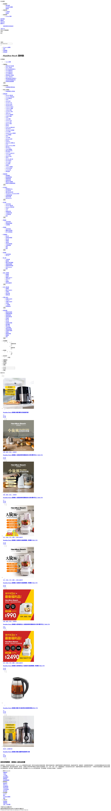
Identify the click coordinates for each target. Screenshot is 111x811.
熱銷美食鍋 (8, 178)
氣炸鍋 (4, 202)
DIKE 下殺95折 (9, 76)
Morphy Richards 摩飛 (10, 145)
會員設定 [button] (11, 26)
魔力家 (7, 236)
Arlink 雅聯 (8, 118)
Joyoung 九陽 (8, 122)
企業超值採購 (9, 195)
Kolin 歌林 (8, 163)
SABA (7, 117)
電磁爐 (4, 220)
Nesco (7, 279)
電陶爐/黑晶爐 (9, 223)
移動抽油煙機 (9, 329)
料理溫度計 (8, 306)
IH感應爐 (8, 224)
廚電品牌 (5, 93)
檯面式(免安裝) (9, 230)
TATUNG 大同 (9, 104)
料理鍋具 (5, 234)
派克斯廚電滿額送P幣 (10, 79)
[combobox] (55, 43)
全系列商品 (8, 204)
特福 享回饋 (8, 196)
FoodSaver (8, 141)
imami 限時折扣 (9, 70)
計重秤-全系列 (9, 301)
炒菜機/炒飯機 (9, 330)
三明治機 (8, 259)
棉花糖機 (8, 324)
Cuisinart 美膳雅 (9, 166)
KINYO (7, 125)
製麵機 (7, 335)
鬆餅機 (7, 261)
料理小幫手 (5, 297)
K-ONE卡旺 (8, 169)
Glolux (7, 99)
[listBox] (55, 373)
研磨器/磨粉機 (9, 313)
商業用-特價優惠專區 (10, 183)
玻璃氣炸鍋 (8, 211)
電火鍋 (7, 239)
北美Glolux (8, 113)
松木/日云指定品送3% (10, 69)
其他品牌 (8, 171)
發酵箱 (7, 288)
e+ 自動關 (8, 304)
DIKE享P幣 (8, 190)
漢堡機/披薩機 (9, 264)
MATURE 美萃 (9, 139)
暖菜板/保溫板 (9, 312)
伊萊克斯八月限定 (10, 75)
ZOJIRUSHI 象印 (9, 107)
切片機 (7, 321)
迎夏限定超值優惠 (10, 81)
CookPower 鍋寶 (9, 108)
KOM (7, 144)
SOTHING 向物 (9, 111)
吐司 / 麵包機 (6, 287)
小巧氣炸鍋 (8, 214)
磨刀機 (7, 319)
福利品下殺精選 (9, 181)
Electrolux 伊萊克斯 (10, 96)
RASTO (7, 140)
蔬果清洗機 (8, 333)
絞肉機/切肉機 (9, 322)
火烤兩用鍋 (8, 245)
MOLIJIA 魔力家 (9, 159)
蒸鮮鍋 (7, 240)
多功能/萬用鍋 (9, 243)
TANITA (7, 300)
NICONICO (8, 128)
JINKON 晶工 (9, 156)
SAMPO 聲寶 (9, 116)
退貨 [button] (8, 26)
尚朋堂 (7, 165)
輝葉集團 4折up (9, 189)
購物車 (2, 20)
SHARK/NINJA (9, 105)
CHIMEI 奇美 (9, 110)
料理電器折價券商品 (10, 87)
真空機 (7, 276)
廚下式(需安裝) (9, 232)
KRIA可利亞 (8, 160)
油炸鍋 (7, 242)
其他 (7, 248)
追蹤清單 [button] (5, 26)
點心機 (4, 257)
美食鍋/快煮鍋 (9, 237)
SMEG (7, 157)
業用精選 (8, 175)
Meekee (7, 124)
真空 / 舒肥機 (6, 272)
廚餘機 (4, 227)
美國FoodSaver (9, 277)
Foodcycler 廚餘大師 (10, 127)
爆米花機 (8, 325)
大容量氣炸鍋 (9, 212)
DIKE (7, 136)
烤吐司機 (8, 293)
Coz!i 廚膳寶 (8, 134)
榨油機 (7, 318)
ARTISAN (8, 278)
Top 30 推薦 (8, 61)
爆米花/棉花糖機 (9, 262)
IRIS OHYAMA (9, 150)
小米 (7, 209)
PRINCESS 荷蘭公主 (10, 142)
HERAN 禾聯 (9, 123)
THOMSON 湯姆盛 (10, 130)
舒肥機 (7, 274)
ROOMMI (8, 151)
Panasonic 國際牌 (9, 114)
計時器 (7, 303)
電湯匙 (7, 332)
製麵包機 (8, 294)
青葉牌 (7, 281)
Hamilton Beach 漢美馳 (11, 133)
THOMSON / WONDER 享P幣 (12, 193)
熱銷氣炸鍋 (8, 180)
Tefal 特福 (8, 137)
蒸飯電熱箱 (8, 315)
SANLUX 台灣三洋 (10, 153)
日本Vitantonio (9, 267)
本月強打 (5, 187)
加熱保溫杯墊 (9, 316)
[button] (55, 9)
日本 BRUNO (9, 198)
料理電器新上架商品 (10, 91)
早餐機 (7, 291)
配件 (7, 215)
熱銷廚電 (5, 174)
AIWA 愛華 (8, 154)
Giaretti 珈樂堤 (9, 149)
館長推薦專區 (9, 177)
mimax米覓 (8, 101)
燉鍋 (7, 246)
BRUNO (7, 146)
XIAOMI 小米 (9, 102)
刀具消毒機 (8, 327)
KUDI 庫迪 (8, 131)
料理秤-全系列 (9, 298)
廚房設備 (5, 310)
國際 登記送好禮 (9, 192)
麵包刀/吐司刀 (9, 290)
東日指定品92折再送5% (11, 78)
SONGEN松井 (9, 168)
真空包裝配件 (9, 282)
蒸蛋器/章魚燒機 (9, 265)
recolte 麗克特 (9, 98)
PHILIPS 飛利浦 (9, 95)
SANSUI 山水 (9, 120)
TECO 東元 (8, 162)
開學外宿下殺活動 (10, 66)
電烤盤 (4, 252)
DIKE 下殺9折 (9, 67)
